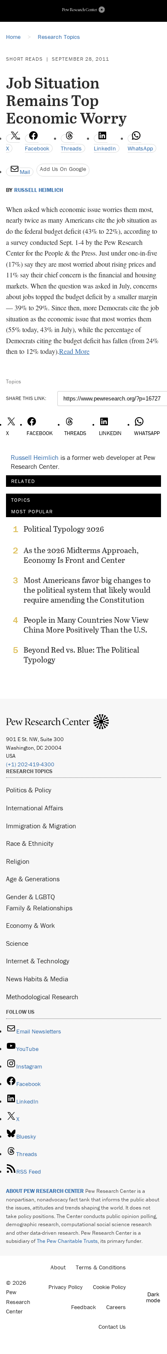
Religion (18, 861)
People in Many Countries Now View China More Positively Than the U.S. (86, 625)
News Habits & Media (37, 978)
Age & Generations (33, 878)
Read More (74, 351)
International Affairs (34, 808)
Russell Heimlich (38, 190)
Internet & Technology (37, 961)
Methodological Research (42, 996)
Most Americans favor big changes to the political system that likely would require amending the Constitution (87, 590)
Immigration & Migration (41, 825)
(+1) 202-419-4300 (30, 764)
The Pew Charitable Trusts (67, 1241)
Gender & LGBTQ (30, 896)
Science (17, 943)
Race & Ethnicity (30, 843)
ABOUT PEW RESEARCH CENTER (45, 1191)
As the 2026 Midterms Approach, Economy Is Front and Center (81, 555)
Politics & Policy (28, 790)
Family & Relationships (39, 908)
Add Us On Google (63, 169)
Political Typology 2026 (64, 529)
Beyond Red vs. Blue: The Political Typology (81, 655)
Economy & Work (30, 925)
